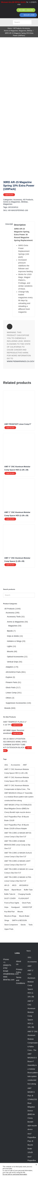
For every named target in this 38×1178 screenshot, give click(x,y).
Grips (6, 907)
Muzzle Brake (24, 916)
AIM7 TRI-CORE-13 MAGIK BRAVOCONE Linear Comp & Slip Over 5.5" (17, 844)
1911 (6, 765)
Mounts (10, 651)
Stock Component (11, 925)
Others (8, 698)
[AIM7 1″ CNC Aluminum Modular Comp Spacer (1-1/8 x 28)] (19, 527)
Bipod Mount (16, 890)
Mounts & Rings (10, 916)
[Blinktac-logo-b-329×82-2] (6, 22)
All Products (28, 200)
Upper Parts (8, 929)
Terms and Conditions (19, 980)
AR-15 (6, 885)
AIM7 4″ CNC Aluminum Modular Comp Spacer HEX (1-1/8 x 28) (16, 779)
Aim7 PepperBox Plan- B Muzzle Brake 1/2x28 (16, 818)
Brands (7, 708)
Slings (6, 920)
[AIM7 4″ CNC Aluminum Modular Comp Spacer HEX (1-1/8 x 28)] (19, 435)
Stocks (23, 925)
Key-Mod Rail (9, 912)
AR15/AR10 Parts (13, 672)
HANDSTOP (27, 907)
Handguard (15, 907)
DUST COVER (10, 898)
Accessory (17, 200)
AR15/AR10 (13, 207)
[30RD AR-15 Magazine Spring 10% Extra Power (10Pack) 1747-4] (19, 111)
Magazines (7, 204)
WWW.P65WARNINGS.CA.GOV (20, 361)
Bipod (6, 890)
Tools (30, 925)
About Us (18, 962)
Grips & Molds (13, 636)
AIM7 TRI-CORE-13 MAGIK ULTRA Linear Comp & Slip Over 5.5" (17, 879)
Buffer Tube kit (9, 894)
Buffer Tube (28, 890)
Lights (9, 646)
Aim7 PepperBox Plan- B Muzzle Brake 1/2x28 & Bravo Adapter (16, 827)
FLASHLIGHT (23, 898)
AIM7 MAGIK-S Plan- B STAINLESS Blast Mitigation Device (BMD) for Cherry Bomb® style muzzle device (18, 808)
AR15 (14, 885)
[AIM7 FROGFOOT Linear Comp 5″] (19, 393)
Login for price (9, 194)
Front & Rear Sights (11, 903)
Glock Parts (11, 687)
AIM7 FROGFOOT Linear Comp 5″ (17, 424)
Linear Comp (11, 693)
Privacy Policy (19, 970)
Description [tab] (8, 224)
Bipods (10, 631)
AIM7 (25, 765)
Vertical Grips (12, 662)
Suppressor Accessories (16, 703)
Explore (9, 677)
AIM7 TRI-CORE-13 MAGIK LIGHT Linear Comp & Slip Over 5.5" (17, 863)
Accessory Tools (14, 617)
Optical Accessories (15, 657)
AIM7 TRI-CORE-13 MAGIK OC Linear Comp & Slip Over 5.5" (18, 871)
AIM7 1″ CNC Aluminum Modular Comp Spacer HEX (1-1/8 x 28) (16, 771)
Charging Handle (24, 894)
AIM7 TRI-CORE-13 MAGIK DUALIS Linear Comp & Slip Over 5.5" (18, 855)
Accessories (15, 765)
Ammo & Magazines (11, 202)
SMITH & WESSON (19, 920)
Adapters (9, 667)
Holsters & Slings (14, 641)
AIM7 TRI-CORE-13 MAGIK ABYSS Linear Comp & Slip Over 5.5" (17, 835)
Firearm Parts (11, 682)
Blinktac (24, 202)
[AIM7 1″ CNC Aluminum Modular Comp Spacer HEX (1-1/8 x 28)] (19, 481)
